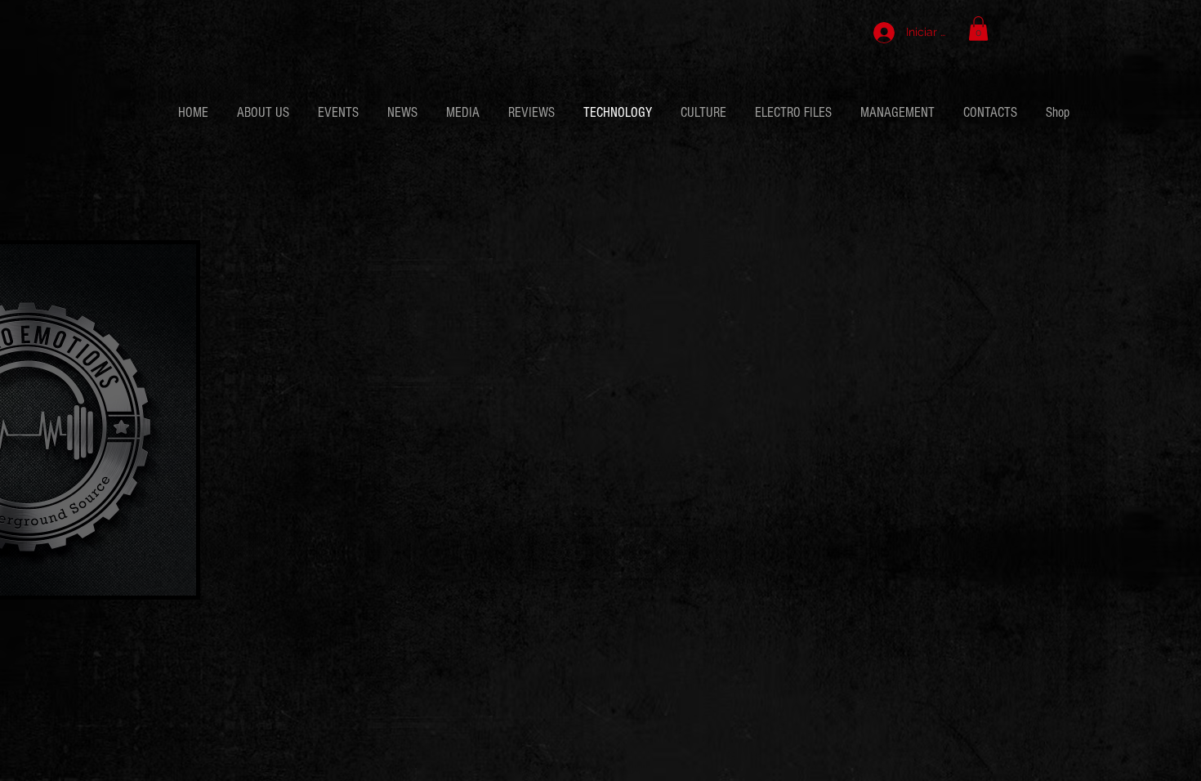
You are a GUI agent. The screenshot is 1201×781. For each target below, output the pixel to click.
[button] (978, 28)
